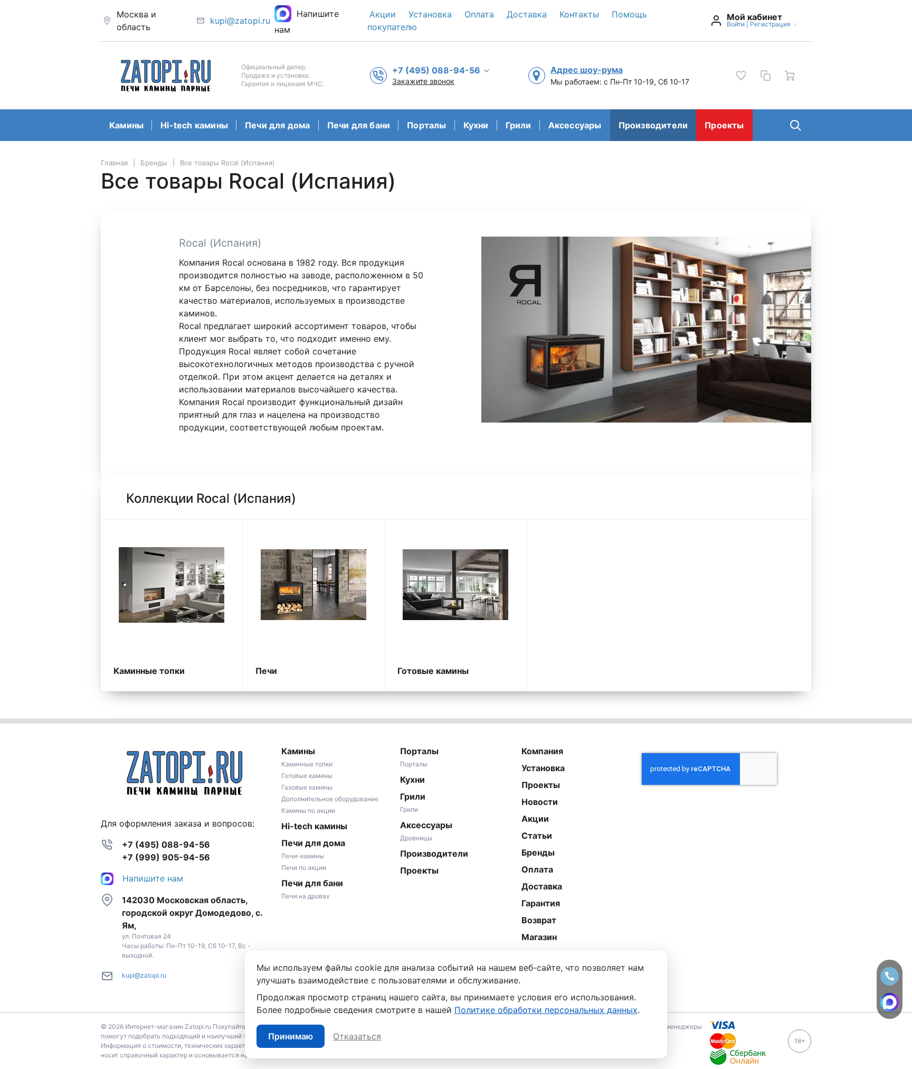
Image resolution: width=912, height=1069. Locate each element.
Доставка (527, 14)
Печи (266, 670)
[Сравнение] (765, 75)
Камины (126, 125)
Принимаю (290, 1036)
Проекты (724, 125)
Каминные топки (149, 670)
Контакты (579, 14)
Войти (736, 24)
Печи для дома (277, 125)
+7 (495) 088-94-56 (166, 844)
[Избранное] (741, 75)
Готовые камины (433, 670)
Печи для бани (359, 125)
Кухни (476, 125)
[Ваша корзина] (789, 75)
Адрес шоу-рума (586, 69)
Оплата (479, 14)
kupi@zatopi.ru (240, 20)
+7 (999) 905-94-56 (166, 857)
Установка (430, 14)
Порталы (426, 125)
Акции (382, 14)
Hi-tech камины (194, 125)
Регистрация (770, 24)
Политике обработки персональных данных (546, 1010)
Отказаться (357, 1036)
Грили (518, 125)
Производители (653, 125)
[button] (441, 69)
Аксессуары (575, 125)
